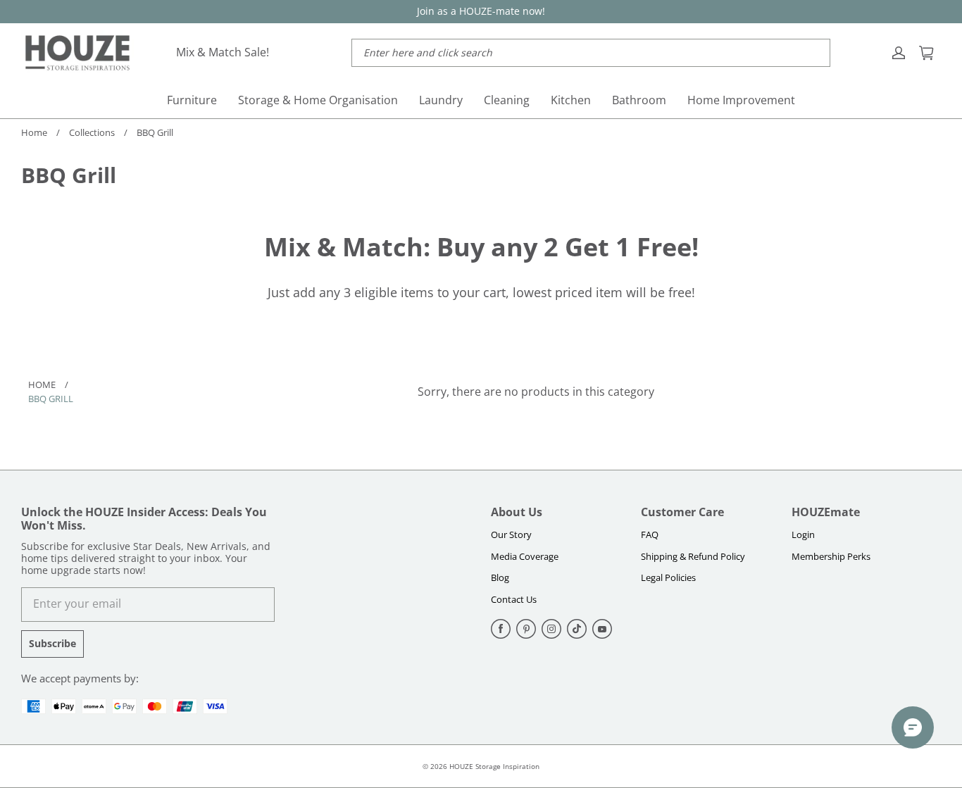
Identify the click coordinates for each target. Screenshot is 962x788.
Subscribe (52, 643)
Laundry (441, 100)
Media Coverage (524, 556)
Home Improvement (741, 100)
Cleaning (507, 100)
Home (34, 132)
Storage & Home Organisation (318, 100)
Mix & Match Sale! (222, 52)
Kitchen (571, 100)
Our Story (511, 534)
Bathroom (639, 100)
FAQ (649, 534)
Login (803, 534)
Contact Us (514, 599)
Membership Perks (831, 556)
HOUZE (461, 766)
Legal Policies (668, 577)
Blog (500, 577)
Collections (92, 132)
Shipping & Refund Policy (693, 556)
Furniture (192, 100)
